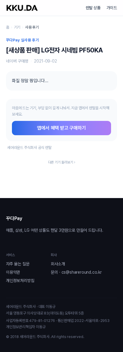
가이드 (112, 7)
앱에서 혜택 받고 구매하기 (61, 128)
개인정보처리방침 (20, 280)
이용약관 (13, 272)
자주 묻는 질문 (17, 263)
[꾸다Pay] (22, 8)
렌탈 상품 (93, 7)
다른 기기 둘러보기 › (61, 162)
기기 (17, 27)
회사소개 (58, 263)
